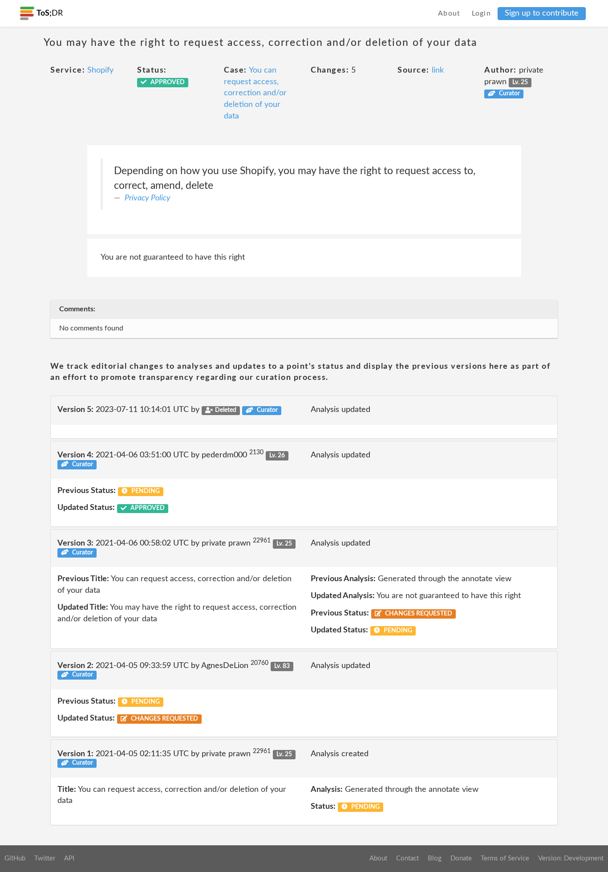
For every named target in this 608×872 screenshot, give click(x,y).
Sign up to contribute (542, 13)
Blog (435, 858)
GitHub (14, 858)
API (69, 858)
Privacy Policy (147, 198)
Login (481, 13)
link (438, 70)
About (449, 13)
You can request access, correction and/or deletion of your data (255, 93)
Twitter (44, 858)
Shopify (100, 70)
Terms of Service (505, 858)
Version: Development (571, 858)
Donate (461, 858)
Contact (407, 858)
